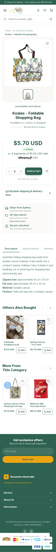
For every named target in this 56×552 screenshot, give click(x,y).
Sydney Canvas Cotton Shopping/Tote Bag (14, 405)
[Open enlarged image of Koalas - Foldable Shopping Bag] (28, 63)
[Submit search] (51, 19)
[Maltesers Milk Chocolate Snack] (41, 389)
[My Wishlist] (45, 10)
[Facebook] (24, 531)
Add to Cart (33, 171)
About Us (9, 499)
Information (10, 506)
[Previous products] (43, 308)
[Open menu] (5, 10)
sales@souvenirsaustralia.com (18, 482)
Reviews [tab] (48, 248)
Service (8, 492)
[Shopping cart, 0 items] (51, 10)
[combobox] (28, 19)
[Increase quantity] (21, 171)
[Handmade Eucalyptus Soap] (15, 327)
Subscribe (28, 459)
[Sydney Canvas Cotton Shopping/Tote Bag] (15, 389)
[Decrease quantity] (9, 171)
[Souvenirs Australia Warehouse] (16, 10)
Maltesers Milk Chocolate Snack (38, 405)
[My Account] (38, 10)
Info (35, 157)
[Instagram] (31, 531)
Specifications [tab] (31, 248)
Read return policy (18, 221)
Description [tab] (11, 248)
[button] (47, 43)
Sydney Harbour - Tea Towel (37, 343)
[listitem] (28, 94)
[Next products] (50, 308)
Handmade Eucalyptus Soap (11, 343)
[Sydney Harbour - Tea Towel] (41, 327)
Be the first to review (34, 127)
